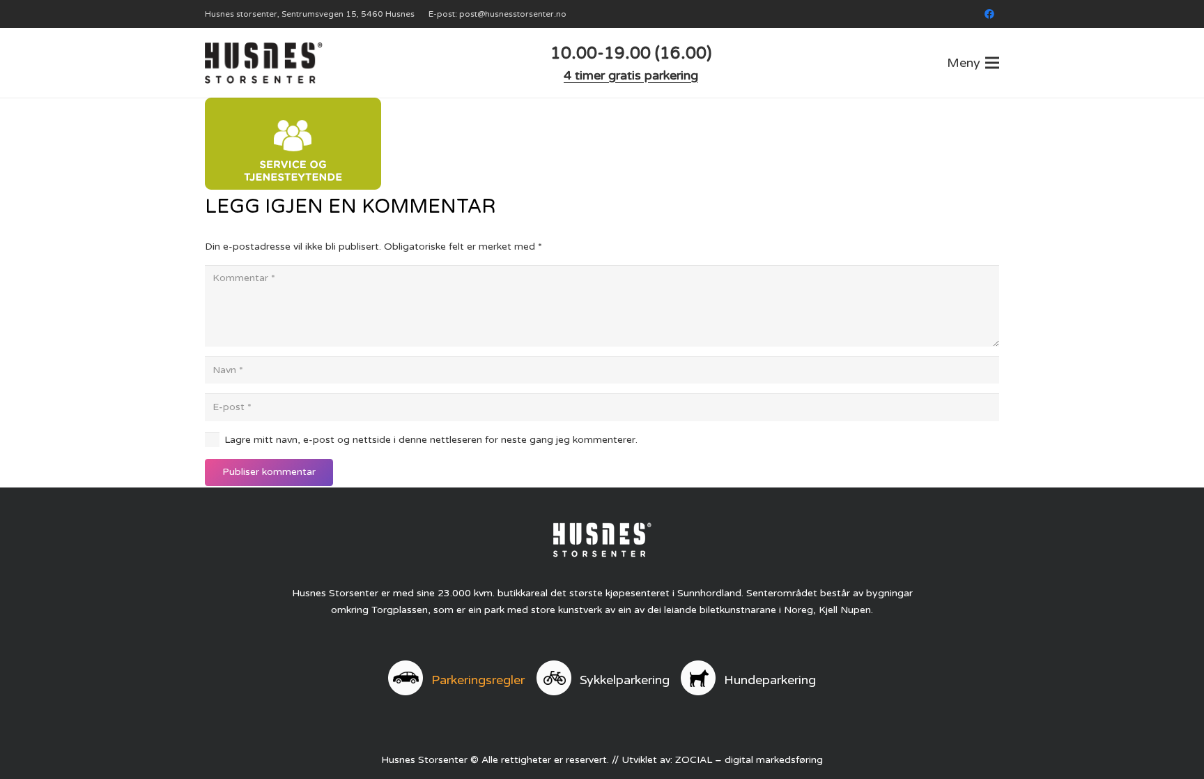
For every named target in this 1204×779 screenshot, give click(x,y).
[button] (973, 62)
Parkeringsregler (478, 680)
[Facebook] (989, 14)
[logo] (264, 63)
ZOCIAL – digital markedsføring (749, 760)
